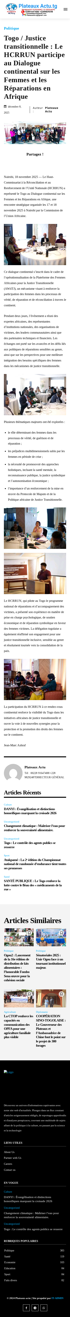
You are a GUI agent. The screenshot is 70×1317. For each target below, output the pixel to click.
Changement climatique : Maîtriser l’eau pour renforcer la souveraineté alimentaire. (34, 828)
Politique (11, 28)
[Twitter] (30, 163)
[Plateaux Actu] (13, 773)
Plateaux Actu (51, 109)
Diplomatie (42, 1011)
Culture (8, 804)
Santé (7, 876)
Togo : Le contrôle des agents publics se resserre (33, 1229)
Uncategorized (11, 821)
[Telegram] (35, 1307)
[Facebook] (21, 163)
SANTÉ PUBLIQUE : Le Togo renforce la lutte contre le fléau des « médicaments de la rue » (33, 885)
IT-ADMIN (57, 1298)
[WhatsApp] (48, 163)
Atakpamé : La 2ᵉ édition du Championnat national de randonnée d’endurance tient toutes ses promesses (35, 864)
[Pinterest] (39, 163)
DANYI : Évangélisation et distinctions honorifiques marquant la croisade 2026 (30, 811)
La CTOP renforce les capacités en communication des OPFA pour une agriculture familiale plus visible (18, 1026)
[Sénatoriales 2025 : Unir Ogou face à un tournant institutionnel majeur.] (51, 937)
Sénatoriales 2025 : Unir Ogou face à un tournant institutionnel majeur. (51, 961)
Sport (7, 855)
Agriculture (10, 1011)
